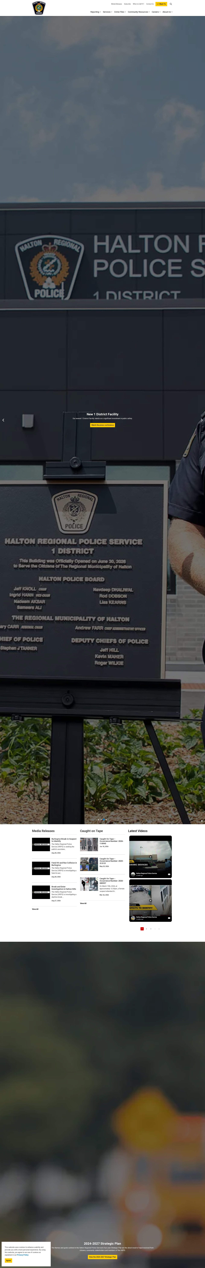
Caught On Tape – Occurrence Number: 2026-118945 (111, 841)
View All (35, 909)
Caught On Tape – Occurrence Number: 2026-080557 (111, 880)
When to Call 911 (138, 4)
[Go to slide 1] (98, 819)
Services (107, 12)
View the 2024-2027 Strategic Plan (102, 1257)
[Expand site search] (171, 4)
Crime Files (119, 12)
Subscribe (127, 4)
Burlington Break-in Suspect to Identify (64, 840)
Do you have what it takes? (102, 425)
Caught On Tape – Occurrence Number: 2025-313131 (111, 861)
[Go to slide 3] (104, 819)
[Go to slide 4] (106, 819)
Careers (155, 12)
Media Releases (116, 4)
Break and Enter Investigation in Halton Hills (64, 888)
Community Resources (138, 12)
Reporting (94, 12)
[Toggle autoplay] (202, 821)
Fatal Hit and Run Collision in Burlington (64, 864)
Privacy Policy (22, 1255)
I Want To (162, 4)
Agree (8, 1260)
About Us (167, 12)
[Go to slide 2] (101, 819)
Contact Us (150, 4)
